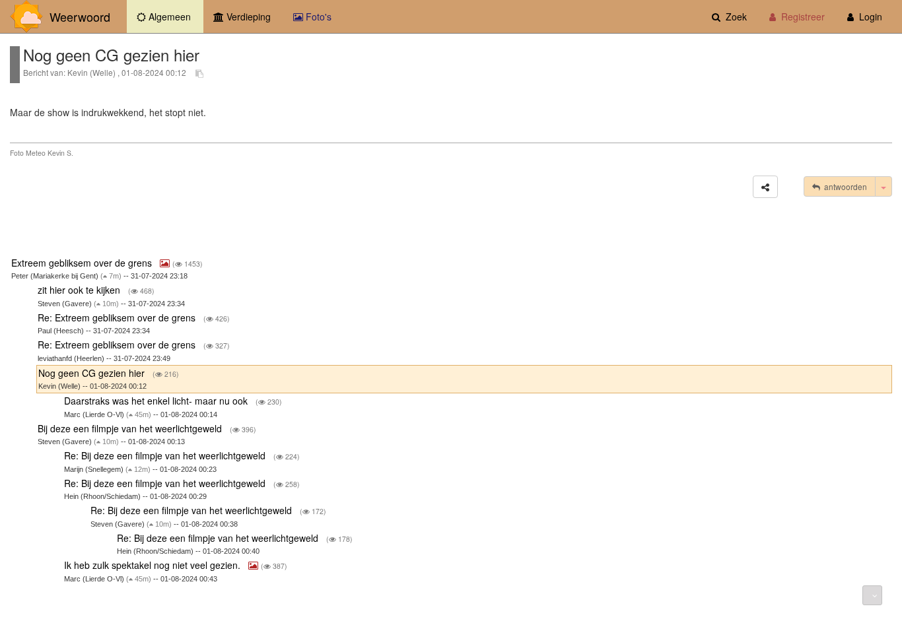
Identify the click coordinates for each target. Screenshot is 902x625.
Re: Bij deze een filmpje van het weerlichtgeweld (166, 455)
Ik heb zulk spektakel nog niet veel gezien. (153, 565)
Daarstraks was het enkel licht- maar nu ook (157, 400)
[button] (765, 187)
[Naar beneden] (872, 595)
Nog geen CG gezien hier (92, 372)
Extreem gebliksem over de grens (83, 262)
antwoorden (843, 186)
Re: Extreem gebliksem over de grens (118, 317)
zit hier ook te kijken (80, 289)
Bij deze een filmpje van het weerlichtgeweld (131, 428)
